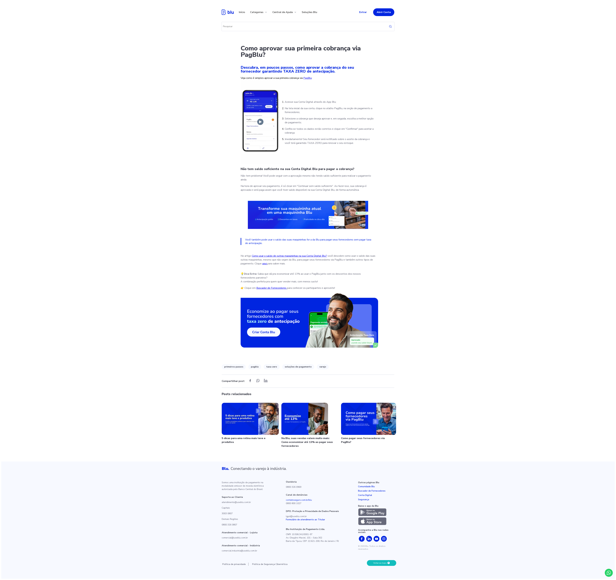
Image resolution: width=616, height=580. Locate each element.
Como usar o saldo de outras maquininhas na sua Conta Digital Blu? (289, 256)
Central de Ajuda (282, 12)
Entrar (363, 12)
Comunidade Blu (366, 486)
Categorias (256, 12)
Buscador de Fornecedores (271, 288)
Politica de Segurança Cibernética (269, 564)
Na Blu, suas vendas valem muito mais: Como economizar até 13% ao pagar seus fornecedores (307, 442)
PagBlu (307, 78)
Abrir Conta (384, 12)
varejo (322, 366)
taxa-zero (271, 366)
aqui (264, 263)
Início (242, 12)
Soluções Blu (309, 12)
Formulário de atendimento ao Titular (305, 519)
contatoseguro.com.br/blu (299, 500)
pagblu (255, 366)
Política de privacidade (234, 564)
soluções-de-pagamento (298, 366)
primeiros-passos (233, 366)
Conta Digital (365, 495)
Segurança (363, 499)
